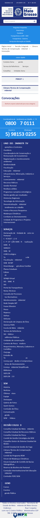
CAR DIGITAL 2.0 (10, 239)
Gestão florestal (10, 186)
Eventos (7, 490)
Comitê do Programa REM (14, 456)
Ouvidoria (20, 33)
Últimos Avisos (9, 393)
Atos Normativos (10, 297)
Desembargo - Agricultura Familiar (17, 266)
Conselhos (7, 71)
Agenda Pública (10, 493)
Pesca (6, 309)
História (7, 387)
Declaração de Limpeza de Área (16, 322)
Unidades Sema (19, 71)
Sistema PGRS (9, 325)
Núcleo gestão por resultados (15, 195)
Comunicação (9, 412)
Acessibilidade (8, 3)
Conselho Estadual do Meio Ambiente (19, 429)
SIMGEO (7, 248)
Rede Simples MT (10, 303)
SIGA (5, 285)
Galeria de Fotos (10, 403)
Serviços (25, 66)
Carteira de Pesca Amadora (15, 344)
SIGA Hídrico (9, 334)
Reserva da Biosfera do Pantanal (17, 468)
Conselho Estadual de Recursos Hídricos (20, 432)
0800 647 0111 (20, 123)
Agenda (20, 62)
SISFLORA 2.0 (9, 377)
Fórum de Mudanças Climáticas (16, 459)
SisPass (6, 316)
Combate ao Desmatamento (15, 217)
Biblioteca (8, 370)
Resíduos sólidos (10, 189)
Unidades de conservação (14, 340)
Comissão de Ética (11, 409)
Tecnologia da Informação (14, 201)
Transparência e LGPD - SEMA (20, 36)
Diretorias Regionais (12, 198)
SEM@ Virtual (9, 278)
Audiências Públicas (11, 337)
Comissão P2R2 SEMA (12, 476)
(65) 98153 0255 (20, 134)
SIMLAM (7, 251)
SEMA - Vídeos (9, 418)
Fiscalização (8, 168)
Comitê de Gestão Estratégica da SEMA (19, 438)
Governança (20, 30)
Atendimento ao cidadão (14, 207)
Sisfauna (7, 319)
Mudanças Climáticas (12, 214)
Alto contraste (20, 3)
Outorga (7, 352)
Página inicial (6, 46)
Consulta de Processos (13, 294)
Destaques (8, 400)
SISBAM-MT (8, 263)
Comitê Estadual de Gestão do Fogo (18, 447)
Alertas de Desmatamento (14, 364)
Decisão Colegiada (21, 46)
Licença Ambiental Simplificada (16, 367)
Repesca (7, 313)
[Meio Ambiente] (20, 12)
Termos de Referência (11, 66)
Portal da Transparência (13, 288)
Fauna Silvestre (10, 306)
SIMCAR (7, 245)
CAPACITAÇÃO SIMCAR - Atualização (18, 242)
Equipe (6, 397)
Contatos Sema (8, 62)
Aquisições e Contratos (13, 147)
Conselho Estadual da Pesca (15, 435)
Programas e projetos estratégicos (17, 192)
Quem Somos (9, 406)
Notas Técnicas (10, 291)
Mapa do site (32, 3)
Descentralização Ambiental (15, 204)
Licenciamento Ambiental (14, 180)
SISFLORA (7, 373)
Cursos (6, 487)
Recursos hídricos (11, 183)
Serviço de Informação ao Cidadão (20, 41)
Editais (6, 272)
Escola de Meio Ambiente (14, 328)
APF (5, 275)
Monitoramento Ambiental (14, 300)
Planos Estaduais (10, 269)
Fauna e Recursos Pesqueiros (15, 211)
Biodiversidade (9, 165)
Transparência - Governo (20, 39)
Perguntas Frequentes (20, 28)
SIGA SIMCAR (9, 282)
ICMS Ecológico (10, 254)
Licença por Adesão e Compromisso (18, 361)
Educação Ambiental (12, 171)
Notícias (7, 390)
